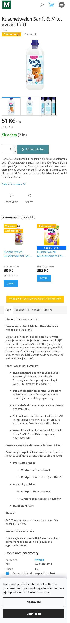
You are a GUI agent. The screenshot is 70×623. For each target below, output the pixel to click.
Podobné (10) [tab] (21, 310)
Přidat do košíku (35, 149)
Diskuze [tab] (48, 310)
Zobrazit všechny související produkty (35, 299)
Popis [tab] (8, 310)
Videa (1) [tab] (36, 310)
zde (47, 592)
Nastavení (34, 602)
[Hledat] (42, 4)
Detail (11, 283)
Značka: (30, 34)
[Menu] (61, 4)
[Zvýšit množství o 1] (15, 147)
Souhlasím (34, 614)
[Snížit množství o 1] (15, 151)
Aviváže (39, 560)
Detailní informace (12, 184)
